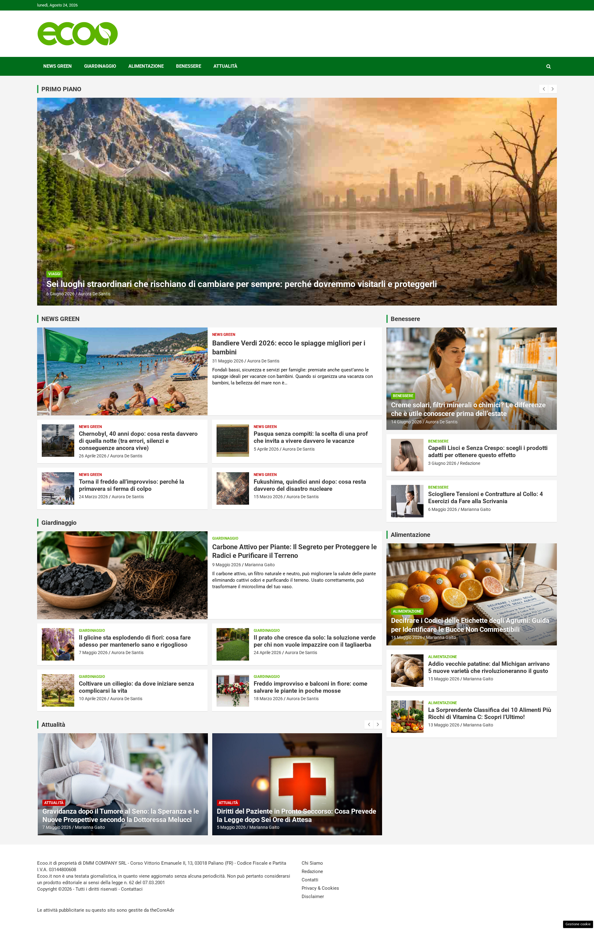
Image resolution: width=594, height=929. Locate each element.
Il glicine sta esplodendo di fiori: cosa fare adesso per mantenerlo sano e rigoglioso (135, 641)
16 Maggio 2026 (406, 637)
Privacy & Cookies (320, 888)
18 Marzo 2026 (268, 698)
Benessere (188, 66)
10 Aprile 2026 (92, 698)
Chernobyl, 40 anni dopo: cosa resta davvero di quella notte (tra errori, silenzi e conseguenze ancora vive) (138, 441)
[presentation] (543, 89)
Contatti (310, 880)
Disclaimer (313, 896)
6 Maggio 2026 (442, 509)
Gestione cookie (578, 924)
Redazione (88, 293)
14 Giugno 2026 (406, 421)
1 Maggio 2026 (231, 827)
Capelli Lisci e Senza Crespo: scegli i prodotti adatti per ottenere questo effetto (198, 284)
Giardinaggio (100, 66)
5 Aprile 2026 (266, 449)
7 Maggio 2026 (93, 652)
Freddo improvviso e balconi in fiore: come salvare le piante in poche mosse (310, 687)
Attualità (225, 66)
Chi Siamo (312, 863)
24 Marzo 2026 (93, 496)
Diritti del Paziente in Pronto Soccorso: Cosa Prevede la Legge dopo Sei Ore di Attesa (122, 815)
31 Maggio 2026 (227, 360)
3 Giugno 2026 (60, 293)
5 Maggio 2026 (56, 827)
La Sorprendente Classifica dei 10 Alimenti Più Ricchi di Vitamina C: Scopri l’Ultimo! (489, 713)
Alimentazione (146, 66)
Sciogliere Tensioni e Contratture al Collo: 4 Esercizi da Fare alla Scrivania (485, 497)
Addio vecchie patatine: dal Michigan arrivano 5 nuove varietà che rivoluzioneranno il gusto (489, 667)
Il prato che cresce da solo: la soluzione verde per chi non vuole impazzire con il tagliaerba (315, 641)
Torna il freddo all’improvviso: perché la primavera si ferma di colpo (131, 485)
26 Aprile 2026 (92, 455)
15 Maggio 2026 (443, 678)
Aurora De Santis (263, 360)
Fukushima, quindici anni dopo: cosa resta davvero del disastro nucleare (310, 485)
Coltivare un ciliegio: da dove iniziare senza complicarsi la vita (136, 687)
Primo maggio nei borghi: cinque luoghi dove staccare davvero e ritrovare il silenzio (284, 815)
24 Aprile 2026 (267, 652)
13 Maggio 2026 (443, 724)
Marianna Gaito (260, 564)
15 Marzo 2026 (268, 496)
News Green (57, 66)
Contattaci (132, 889)
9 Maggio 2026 (226, 564)
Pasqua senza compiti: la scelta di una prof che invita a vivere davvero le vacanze (311, 437)
